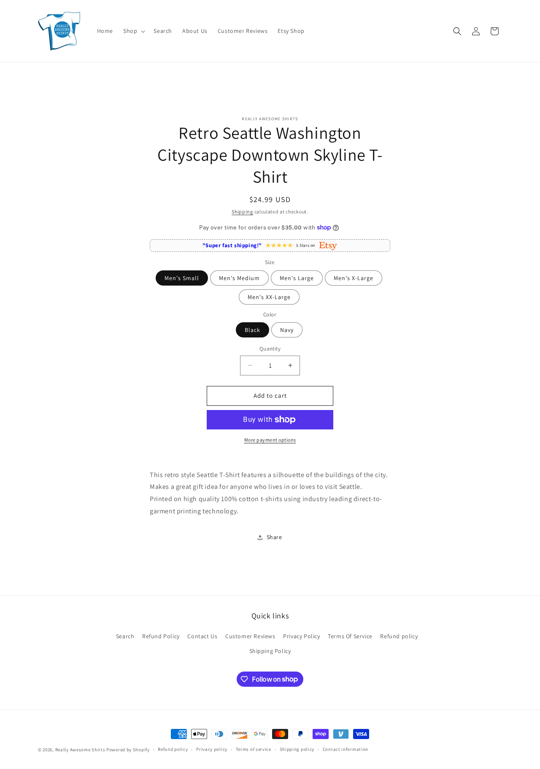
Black (252, 330)
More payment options (270, 440)
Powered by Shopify (128, 750)
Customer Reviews (250, 636)
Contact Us (202, 636)
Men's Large (297, 278)
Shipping (242, 211)
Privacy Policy (301, 636)
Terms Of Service (350, 636)
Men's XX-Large (269, 297)
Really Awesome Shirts (80, 750)
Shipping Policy (270, 651)
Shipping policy (297, 749)
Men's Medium (239, 278)
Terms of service (253, 749)
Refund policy (399, 636)
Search (125, 636)
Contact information (345, 749)
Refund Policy (161, 636)
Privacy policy (211, 749)
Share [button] (274, 537)
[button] (133, 31)
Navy (287, 330)
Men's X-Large (353, 278)
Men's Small (182, 278)
